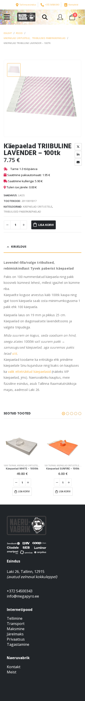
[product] (22, 442)
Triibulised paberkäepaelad (22, 211)
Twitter (78, 146)
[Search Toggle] (44, 17)
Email (78, 162)
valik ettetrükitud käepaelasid (29, 371)
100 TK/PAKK (50, 465)
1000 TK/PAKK (10, 465)
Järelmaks (15, 634)
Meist (11, 672)
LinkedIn (78, 154)
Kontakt (13, 666)
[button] (63, 413)
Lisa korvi (46, 225)
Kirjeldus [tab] (18, 246)
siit (14, 353)
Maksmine (15, 628)
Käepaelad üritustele (37, 206)
